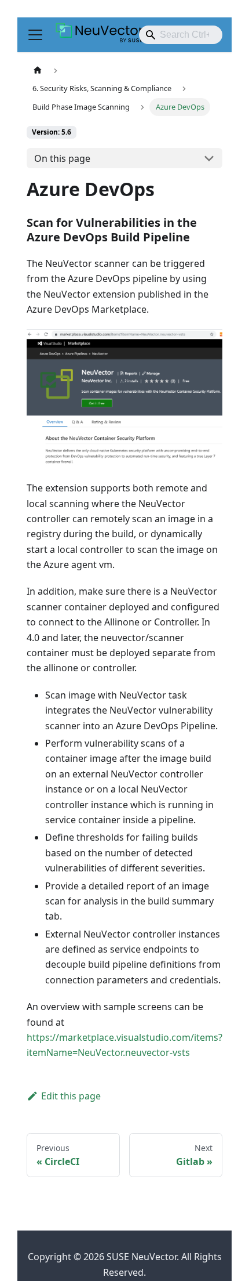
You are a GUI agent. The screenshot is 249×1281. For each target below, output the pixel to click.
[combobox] (180, 35)
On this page (62, 158)
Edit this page (71, 1096)
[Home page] (38, 70)
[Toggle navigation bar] (35, 35)
